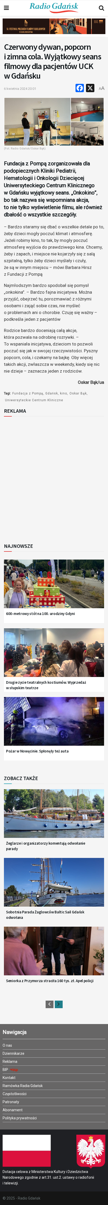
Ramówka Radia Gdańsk (23, 1086)
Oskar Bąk (78, 393)
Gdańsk (51, 393)
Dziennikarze (13, 1053)
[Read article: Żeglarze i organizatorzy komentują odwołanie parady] (54, 817)
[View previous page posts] (49, 1004)
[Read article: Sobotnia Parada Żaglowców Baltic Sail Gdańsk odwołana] (54, 886)
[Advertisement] (54, 478)
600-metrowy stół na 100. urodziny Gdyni (40, 613)
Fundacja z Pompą (27, 393)
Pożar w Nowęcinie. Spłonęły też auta (37, 751)
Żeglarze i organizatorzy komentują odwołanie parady (45, 846)
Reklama (10, 1061)
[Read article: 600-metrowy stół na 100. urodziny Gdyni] (54, 587)
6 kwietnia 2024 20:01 (20, 89)
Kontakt (9, 1078)
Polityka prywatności (20, 1118)
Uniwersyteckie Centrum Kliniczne (34, 400)
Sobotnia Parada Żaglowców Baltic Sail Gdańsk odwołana (45, 914)
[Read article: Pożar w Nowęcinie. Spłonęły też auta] (54, 725)
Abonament (13, 1110)
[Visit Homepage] (54, 8)
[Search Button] (101, 8)
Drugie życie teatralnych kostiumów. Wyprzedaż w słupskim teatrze (46, 685)
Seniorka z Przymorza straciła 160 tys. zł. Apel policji (50, 980)
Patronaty (11, 1102)
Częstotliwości (14, 1094)
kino (63, 393)
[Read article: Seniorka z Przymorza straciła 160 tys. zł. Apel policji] (54, 954)
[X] (90, 88)
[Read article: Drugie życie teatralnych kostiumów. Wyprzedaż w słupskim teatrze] (54, 656)
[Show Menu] (6, 8)
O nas (7, 1045)
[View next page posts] (59, 1004)
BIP (6, 1070)
